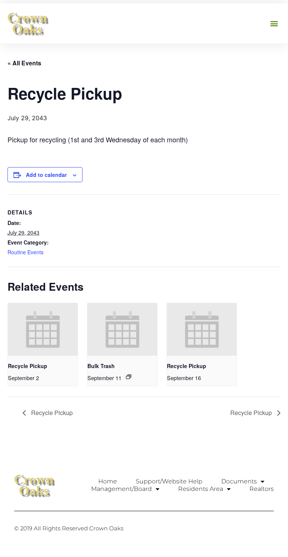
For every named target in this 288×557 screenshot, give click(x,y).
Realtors (261, 488)
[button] (274, 23)
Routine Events (26, 252)
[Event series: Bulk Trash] (128, 376)
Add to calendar (46, 174)
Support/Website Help (169, 481)
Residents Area (200, 488)
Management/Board (121, 488)
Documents (239, 481)
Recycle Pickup (27, 366)
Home (107, 481)
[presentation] (43, 329)
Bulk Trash (101, 366)
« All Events (24, 63)
